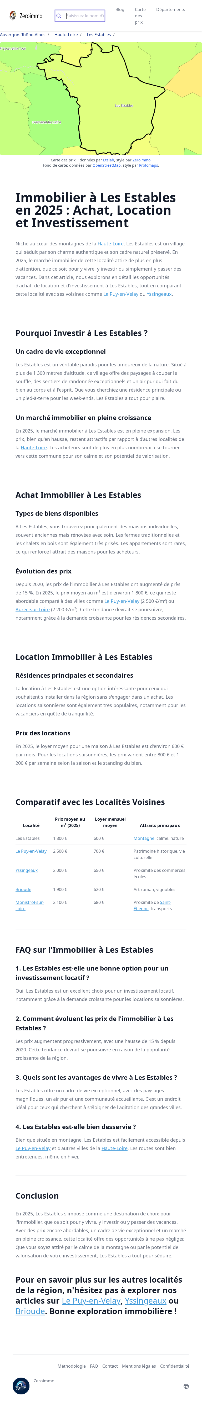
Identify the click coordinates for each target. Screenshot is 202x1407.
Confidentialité (174, 1366)
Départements (170, 9)
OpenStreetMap (107, 165)
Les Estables (99, 35)
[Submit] (60, 16)
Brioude (23, 889)
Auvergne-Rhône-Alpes (23, 35)
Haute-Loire (66, 35)
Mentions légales (139, 1366)
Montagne (144, 838)
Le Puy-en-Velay (120, 294)
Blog (119, 9)
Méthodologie (72, 1366)
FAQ (94, 1366)
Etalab (108, 159)
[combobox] (80, 16)
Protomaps (148, 165)
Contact (110, 1366)
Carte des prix (140, 16)
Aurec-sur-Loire (33, 609)
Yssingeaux (159, 294)
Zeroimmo (141, 159)
